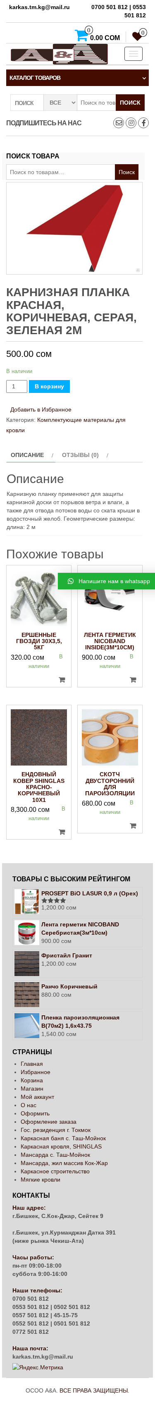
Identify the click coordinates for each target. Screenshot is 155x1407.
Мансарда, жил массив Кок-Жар (64, 1163)
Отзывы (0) (80, 455)
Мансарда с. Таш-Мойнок (55, 1154)
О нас (28, 1105)
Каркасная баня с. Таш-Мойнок (63, 1138)
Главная (32, 1063)
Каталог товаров (35, 77)
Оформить (35, 1113)
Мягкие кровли (40, 1179)
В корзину (49, 386)
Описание (27, 455)
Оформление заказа (48, 1121)
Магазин (32, 1088)
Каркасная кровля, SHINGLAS (61, 1146)
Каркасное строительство (55, 1171)
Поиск (130, 102)
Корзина (32, 1080)
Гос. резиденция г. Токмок (56, 1130)
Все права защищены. (94, 1390)
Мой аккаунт (37, 1097)
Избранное (35, 1072)
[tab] (31, 454)
